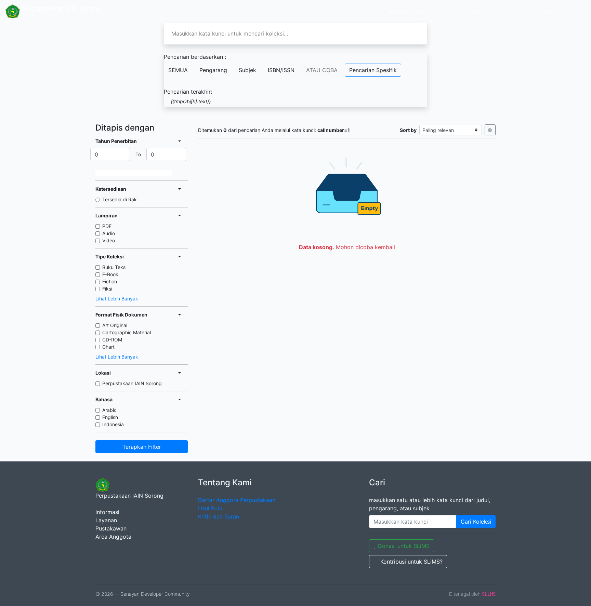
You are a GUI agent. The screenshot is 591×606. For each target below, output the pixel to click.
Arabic (109, 410)
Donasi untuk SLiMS (404, 545)
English (110, 417)
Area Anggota (546, 11)
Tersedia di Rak (119, 199)
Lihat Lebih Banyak (116, 298)
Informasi (427, 11)
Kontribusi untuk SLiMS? (411, 561)
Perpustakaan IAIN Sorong (132, 383)
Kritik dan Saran (218, 516)
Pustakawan (507, 11)
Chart (108, 347)
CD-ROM (112, 339)
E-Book (110, 274)
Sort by (408, 130)
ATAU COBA (322, 70)
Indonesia (113, 424)
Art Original (114, 325)
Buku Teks (114, 267)
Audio (108, 233)
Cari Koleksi (476, 521)
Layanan (106, 520)
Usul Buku (211, 508)
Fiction (109, 281)
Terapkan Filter (141, 446)
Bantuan (475, 11)
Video (108, 240)
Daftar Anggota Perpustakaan (236, 500)
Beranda (399, 11)
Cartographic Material (126, 332)
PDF (106, 226)
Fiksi (107, 289)
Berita (452, 11)
